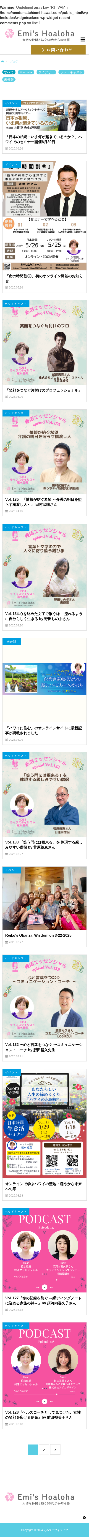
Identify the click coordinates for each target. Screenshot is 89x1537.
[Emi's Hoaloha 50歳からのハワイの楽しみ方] (44, 35)
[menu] (82, 39)
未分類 (9, 79)
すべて (9, 72)
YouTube (26, 72)
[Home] (2, 61)
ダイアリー (46, 72)
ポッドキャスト (71, 72)
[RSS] (84, 1517)
